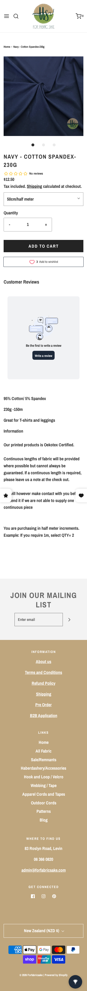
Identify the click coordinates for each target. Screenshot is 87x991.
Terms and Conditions (43, 672)
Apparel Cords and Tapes (43, 794)
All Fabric (43, 751)
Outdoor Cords (43, 803)
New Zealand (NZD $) (42, 931)
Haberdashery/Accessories (43, 768)
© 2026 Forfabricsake (31, 975)
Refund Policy (43, 683)
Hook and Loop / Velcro (43, 777)
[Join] (69, 619)
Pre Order (43, 705)
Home (7, 47)
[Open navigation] (6, 16)
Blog (44, 820)
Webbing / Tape (44, 785)
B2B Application (43, 716)
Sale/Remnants (43, 760)
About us (43, 661)
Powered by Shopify (56, 975)
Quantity (11, 213)
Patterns (43, 811)
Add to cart (44, 246)
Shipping (34, 186)
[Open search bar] (17, 16)
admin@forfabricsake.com (44, 870)
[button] (43, 96)
